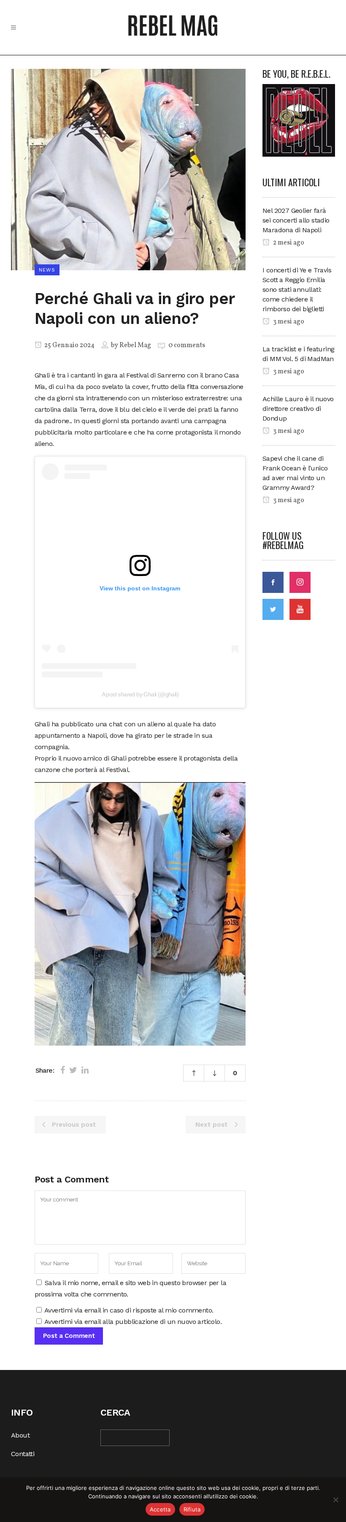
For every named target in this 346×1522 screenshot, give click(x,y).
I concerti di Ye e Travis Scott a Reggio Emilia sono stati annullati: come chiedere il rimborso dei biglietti (296, 289)
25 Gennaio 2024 (69, 345)
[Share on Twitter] (73, 1070)
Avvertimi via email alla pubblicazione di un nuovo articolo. (133, 1322)
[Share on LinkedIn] (85, 1070)
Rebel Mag (135, 345)
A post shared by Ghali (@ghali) (140, 694)
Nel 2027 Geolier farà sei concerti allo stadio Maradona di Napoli (296, 220)
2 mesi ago (288, 242)
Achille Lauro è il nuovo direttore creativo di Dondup (298, 408)
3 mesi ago (288, 321)
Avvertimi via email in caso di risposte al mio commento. (128, 1310)
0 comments (186, 345)
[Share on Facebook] (62, 1070)
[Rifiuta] (335, 1499)
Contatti (22, 1454)
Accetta (160, 1509)
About (20, 1435)
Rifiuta (192, 1509)
